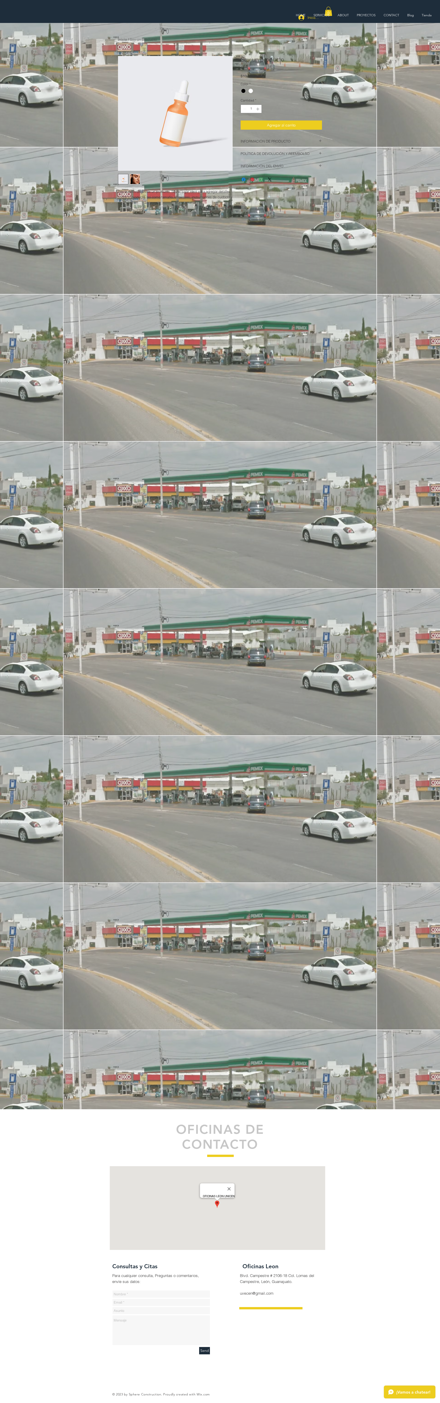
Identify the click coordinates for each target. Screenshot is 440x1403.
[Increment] (258, 109)
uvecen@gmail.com (256, 1293)
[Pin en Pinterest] (252, 179)
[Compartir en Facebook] (243, 179)
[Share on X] (269, 179)
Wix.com (203, 1394)
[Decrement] (244, 109)
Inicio (122, 39)
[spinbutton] (251, 109)
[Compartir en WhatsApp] (261, 179)
